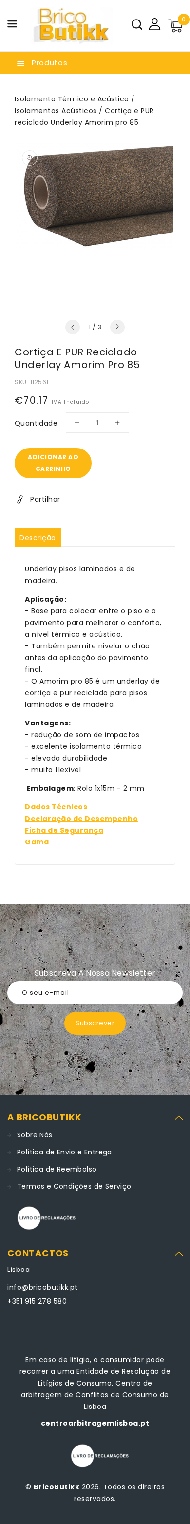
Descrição (37, 538)
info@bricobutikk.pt (42, 1287)
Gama (37, 842)
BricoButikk (57, 1487)
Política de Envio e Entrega (64, 1152)
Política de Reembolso (56, 1169)
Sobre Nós (35, 1135)
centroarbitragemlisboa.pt (95, 1423)
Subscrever (95, 1023)
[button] (12, 25)
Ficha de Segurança (64, 830)
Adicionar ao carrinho (53, 463)
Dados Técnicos (56, 807)
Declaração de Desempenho (81, 818)
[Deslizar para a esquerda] (72, 327)
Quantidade (36, 423)
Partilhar (45, 499)
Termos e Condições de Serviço (74, 1186)
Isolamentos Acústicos (56, 111)
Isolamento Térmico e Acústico (72, 99)
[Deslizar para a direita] (117, 327)
